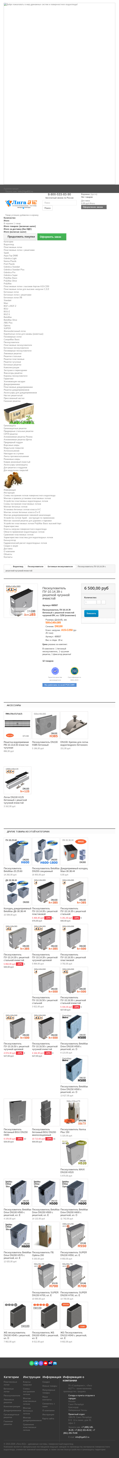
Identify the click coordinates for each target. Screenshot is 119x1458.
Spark (6, 253)
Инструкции (9, 493)
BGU (6, 309)
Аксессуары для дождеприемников (20, 392)
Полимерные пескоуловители (17, 351)
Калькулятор (10, 540)
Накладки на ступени (14, 453)
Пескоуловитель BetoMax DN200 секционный (46, 869)
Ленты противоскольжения (16, 456)
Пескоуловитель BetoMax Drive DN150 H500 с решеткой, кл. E (46, 1212)
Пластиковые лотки (13, 247)
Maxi (6, 303)
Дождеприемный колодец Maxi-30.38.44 (74, 869)
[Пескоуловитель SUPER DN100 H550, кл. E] (74, 1235)
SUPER (7, 328)
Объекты (8, 554)
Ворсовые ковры (11, 445)
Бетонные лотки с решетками (17, 295)
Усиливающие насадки (14, 381)
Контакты (8, 557)
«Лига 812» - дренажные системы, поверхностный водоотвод (44, 1444)
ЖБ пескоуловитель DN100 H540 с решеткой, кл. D (17, 1335)
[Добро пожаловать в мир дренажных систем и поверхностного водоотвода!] (59, 94)
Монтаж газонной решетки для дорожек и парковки (28, 521)
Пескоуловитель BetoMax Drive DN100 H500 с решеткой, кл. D (74, 1046)
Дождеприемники (12, 384)
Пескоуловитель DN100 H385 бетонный (45, 743)
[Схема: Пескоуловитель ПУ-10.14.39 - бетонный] (46, 725)
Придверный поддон (13, 442)
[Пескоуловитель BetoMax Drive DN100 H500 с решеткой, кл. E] (17, 1192)
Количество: (90, 597)
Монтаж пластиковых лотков (29, 1401)
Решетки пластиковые (14, 359)
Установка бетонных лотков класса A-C (22, 509)
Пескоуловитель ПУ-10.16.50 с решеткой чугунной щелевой (16, 1046)
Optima (7, 325)
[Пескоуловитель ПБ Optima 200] (46, 1235)
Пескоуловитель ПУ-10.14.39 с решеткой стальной (73, 911)
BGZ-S (7, 314)
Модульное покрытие (14, 448)
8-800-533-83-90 (59, 194)
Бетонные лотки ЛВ (13, 297)
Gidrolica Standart (12, 267)
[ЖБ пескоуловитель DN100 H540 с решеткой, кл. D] (17, 1316)
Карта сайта (48, 1418)
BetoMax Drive (10, 320)
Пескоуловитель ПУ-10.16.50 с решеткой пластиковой (73, 957)
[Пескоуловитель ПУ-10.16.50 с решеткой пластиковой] (74, 938)
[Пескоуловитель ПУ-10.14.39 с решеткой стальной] (74, 891)
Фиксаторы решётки (13, 373)
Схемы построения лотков (29, 1392)
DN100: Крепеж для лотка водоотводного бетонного (74, 743)
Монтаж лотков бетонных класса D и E (22, 512)
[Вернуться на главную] (7, 567)
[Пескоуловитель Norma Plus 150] (74, 1112)
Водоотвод (9, 244)
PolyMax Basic (10, 278)
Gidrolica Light (10, 258)
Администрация (11, 189)
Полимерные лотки (13, 337)
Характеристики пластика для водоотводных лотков (28, 537)
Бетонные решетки (12, 365)
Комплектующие (11, 367)
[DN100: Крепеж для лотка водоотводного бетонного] (74, 725)
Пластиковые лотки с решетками (19, 250)
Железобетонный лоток (15, 331)
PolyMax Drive (10, 281)
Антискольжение (11, 451)
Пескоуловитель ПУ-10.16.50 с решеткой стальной (44, 1000)
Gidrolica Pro (9, 272)
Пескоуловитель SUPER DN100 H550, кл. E (73, 1254)
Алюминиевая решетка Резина (18, 437)
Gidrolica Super (11, 275)
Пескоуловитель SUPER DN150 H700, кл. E (45, 1294)
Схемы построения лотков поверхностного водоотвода (29, 495)
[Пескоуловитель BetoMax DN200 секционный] (46, 851)
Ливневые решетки (12, 353)
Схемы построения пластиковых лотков (22, 504)
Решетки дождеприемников (16, 390)
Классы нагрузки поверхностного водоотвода (25, 529)
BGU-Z (7, 311)
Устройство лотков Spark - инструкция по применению (29, 518)
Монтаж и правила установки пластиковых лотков (27, 498)
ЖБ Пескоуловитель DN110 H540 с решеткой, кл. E (73, 1335)
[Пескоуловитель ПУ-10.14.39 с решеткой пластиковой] (46, 891)
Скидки (46, 1382)
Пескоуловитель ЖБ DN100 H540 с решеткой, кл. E (45, 1335)
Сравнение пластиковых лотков (18, 534)
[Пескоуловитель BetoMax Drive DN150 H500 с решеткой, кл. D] (74, 1069)
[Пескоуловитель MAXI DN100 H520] (74, 1152)
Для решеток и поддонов (15, 467)
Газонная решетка (12, 401)
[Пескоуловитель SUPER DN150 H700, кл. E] (46, 1275)
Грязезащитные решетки (15, 428)
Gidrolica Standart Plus (14, 269)
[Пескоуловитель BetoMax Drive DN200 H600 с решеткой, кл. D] (74, 1192)
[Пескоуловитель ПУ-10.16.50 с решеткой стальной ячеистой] (74, 980)
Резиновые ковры (12, 459)
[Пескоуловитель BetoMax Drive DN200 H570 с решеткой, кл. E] (17, 1235)
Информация (10, 490)
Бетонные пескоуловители (16, 348)
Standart (7, 300)
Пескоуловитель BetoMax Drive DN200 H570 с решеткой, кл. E (17, 1255)
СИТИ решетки (11, 434)
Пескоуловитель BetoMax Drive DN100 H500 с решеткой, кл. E (17, 1212)
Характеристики (11, 526)
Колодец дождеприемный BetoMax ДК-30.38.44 (17, 910)
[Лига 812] (21, 204)
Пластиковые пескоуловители (18, 345)
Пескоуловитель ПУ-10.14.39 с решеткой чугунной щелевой (44, 957)
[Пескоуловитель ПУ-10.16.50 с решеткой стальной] (46, 980)
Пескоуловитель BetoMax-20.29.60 (13, 869)
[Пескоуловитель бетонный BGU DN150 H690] (17, 1112)
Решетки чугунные (12, 362)
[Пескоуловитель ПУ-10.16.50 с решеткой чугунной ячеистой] (46, 1027)
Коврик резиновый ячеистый (17, 462)
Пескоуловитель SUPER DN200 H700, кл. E (73, 1294)
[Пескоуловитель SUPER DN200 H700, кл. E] (74, 1275)
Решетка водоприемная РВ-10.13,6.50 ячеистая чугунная (16, 745)
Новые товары (49, 1386)
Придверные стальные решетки (18, 431)
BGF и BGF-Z (10, 306)
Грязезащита (10, 425)
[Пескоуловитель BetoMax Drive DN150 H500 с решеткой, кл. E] (46, 1192)
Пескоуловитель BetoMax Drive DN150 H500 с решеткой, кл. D (74, 1089)
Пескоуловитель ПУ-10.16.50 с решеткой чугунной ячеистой (44, 1046)
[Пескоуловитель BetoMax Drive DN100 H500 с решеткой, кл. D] (74, 1027)
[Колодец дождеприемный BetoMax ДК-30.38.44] (17, 891)
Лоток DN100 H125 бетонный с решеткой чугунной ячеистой (15, 800)
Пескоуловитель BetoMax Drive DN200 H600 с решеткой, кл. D (74, 1212)
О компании (9, 551)
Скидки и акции (11, 546)
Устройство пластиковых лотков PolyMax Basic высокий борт (32, 523)
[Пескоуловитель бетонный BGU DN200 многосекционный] (46, 1112)
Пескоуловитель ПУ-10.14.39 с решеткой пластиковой (44, 911)
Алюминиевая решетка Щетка (18, 439)
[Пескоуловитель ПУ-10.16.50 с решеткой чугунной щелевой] (17, 1027)
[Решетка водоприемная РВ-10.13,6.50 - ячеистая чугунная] (17, 725)
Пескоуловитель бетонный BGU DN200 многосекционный (44, 1132)
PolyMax (8, 283)
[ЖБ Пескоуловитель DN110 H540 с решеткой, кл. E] (74, 1316)
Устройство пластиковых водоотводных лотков (26, 501)
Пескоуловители (11, 342)
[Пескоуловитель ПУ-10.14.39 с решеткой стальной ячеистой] (17, 938)
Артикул (46, 605)
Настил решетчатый (13, 395)
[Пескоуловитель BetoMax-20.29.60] (17, 851)
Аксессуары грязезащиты (16, 465)
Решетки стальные (12, 356)
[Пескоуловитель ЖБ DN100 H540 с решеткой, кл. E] (46, 1316)
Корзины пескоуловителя (15, 376)
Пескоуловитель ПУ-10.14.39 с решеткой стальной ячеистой (16, 957)
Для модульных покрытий (16, 470)
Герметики (8, 379)
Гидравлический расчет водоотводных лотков (25, 543)
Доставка (8, 548)
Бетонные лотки (11, 292)
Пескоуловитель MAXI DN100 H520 (72, 1171)
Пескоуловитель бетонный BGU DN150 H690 (16, 1132)
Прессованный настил (14, 398)
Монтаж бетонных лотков (15, 507)
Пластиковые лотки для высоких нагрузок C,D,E (26, 289)
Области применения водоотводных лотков (24, 532)
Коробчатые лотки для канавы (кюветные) (23, 334)
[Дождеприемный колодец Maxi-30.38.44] (74, 851)
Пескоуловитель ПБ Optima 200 (43, 1254)
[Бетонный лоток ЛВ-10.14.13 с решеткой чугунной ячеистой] (17, 780)
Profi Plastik (9, 264)
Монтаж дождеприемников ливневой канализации (27, 515)
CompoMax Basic (12, 339)
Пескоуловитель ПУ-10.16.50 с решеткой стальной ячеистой (73, 1000)
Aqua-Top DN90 (11, 255)
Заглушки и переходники (15, 370)
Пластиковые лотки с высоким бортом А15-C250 (26, 286)
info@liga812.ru (82, 1437)
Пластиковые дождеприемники (18, 387)
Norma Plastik (10, 261)
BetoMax (8, 317)
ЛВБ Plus (8, 323)
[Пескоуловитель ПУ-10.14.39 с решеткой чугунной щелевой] (46, 938)
